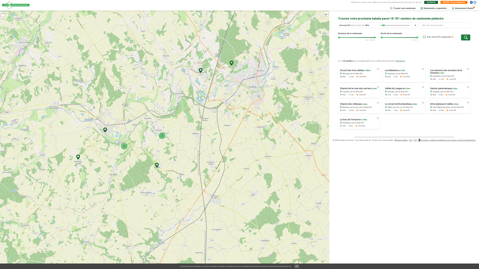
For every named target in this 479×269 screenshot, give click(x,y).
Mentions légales (401, 140)
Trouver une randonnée (404, 8)
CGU (410, 140)
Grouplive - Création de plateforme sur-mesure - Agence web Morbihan (448, 140)
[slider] (384, 25)
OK (297, 266)
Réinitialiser (400, 61)
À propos (431, 2)
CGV (415, 140)
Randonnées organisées (435, 8)
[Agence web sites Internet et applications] (419, 140)
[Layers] (326, 14)
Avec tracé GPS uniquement (439, 37)
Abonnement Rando (464, 8)
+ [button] (3, 13)
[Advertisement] (404, 51)
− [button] (3, 16)
